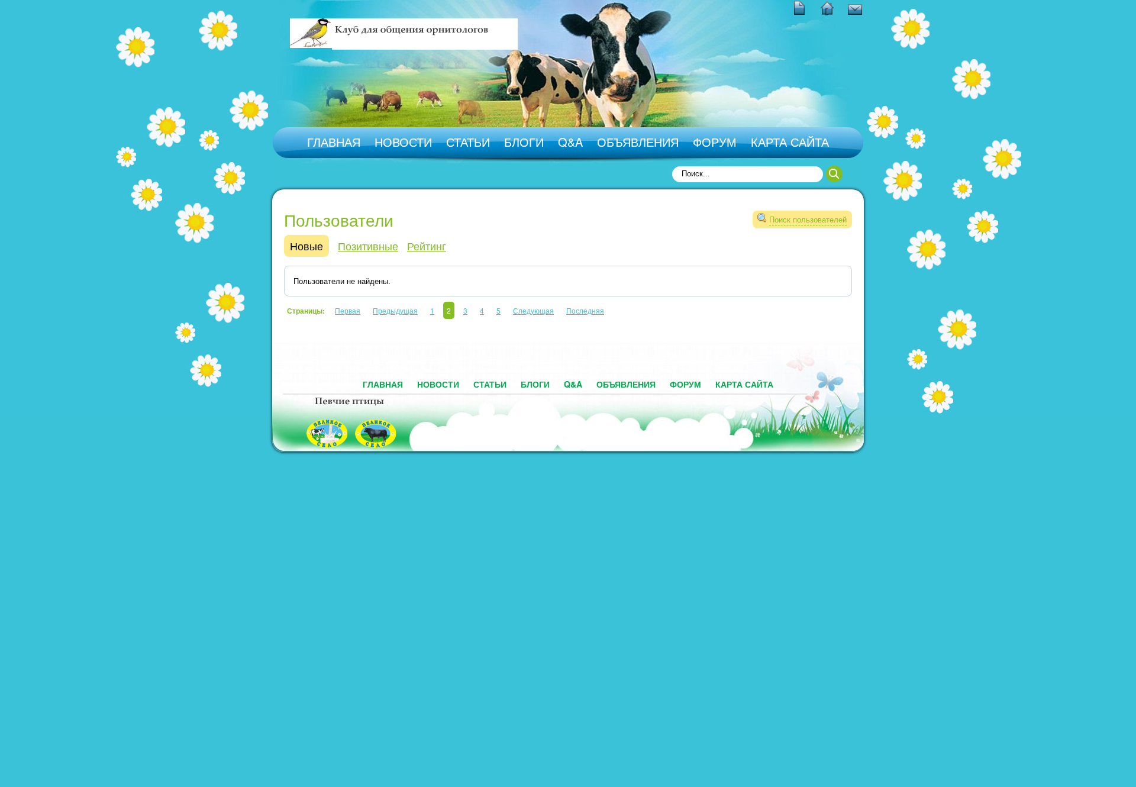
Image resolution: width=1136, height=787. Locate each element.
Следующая (533, 310)
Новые (306, 245)
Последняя (585, 310)
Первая (347, 310)
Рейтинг (426, 245)
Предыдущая (395, 310)
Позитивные (368, 245)
